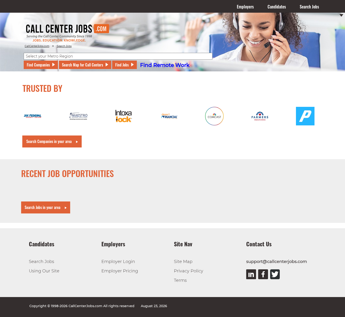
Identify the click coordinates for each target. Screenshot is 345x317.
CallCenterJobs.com (37, 46)
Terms (180, 280)
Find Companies (38, 65)
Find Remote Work (165, 65)
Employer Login (118, 261)
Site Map (183, 261)
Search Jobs (309, 7)
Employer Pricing (119, 271)
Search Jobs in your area (42, 207)
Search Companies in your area (49, 141)
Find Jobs (122, 65)
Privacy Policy (188, 271)
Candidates (277, 7)
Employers (245, 7)
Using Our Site (44, 271)
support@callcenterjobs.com (276, 261)
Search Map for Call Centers (82, 65)
